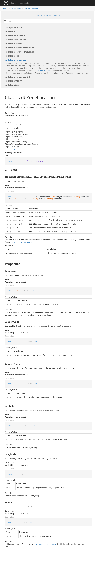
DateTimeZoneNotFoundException (20, 65)
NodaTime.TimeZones (12, 9)
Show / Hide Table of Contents (47, 15)
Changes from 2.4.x (14, 27)
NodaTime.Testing (14, 43)
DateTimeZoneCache (77, 63)
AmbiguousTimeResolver (16, 63)
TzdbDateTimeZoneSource (48, 68)
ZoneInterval (40, 73)
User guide (24, 3)
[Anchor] (2, 169)
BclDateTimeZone (36, 63)
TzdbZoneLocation (30, 9)
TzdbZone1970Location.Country (19, 70)
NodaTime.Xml (12, 85)
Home (13, 3)
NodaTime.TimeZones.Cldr (18, 77)
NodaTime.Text (12, 56)
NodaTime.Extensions (15, 39)
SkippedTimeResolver (26, 68)
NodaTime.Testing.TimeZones (19, 51)
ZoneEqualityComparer (61, 70)
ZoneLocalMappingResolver (77, 73)
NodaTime (10, 31)
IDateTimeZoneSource (46, 65)
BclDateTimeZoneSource (56, 63)
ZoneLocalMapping (55, 73)
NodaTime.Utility (13, 80)
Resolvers (10, 68)
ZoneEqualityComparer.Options (19, 73)
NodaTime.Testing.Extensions (19, 47)
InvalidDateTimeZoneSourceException (73, 65)
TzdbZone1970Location (70, 68)
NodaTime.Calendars (15, 35)
